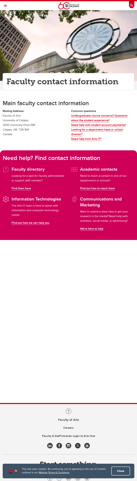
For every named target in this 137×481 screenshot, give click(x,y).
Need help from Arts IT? (86, 139)
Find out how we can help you (30, 223)
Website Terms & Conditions (54, 472)
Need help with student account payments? (98, 125)
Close (120, 471)
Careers (68, 428)
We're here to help (91, 229)
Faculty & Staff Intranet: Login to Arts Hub (68, 436)
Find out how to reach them (97, 188)
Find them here (21, 188)
